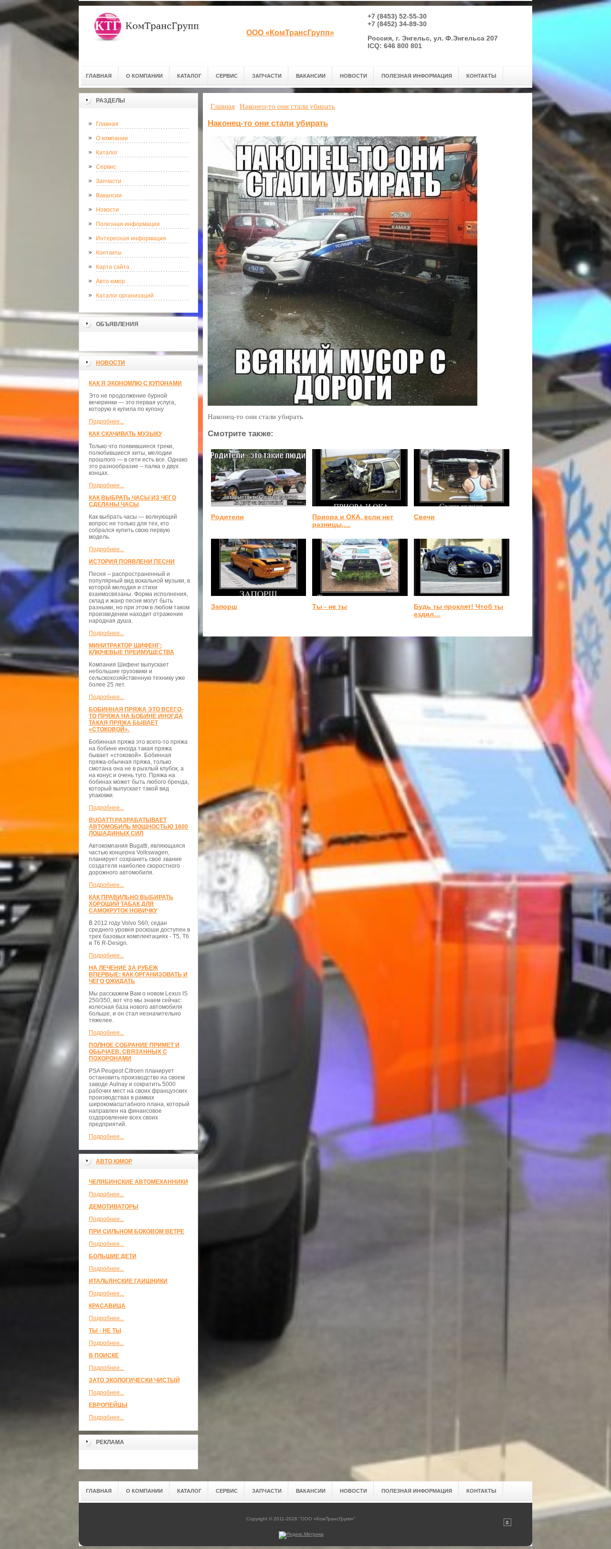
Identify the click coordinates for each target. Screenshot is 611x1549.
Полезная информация (128, 224)
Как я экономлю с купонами (135, 383)
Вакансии (109, 195)
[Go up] (507, 1524)
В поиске (104, 1355)
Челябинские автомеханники (138, 1182)
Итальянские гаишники (128, 1281)
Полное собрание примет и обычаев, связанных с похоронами (134, 1052)
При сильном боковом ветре (136, 1231)
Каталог (106, 152)
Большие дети (113, 1256)
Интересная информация (131, 238)
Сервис (106, 167)
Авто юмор (110, 281)
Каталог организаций (125, 295)
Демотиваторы (113, 1206)
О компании (112, 138)
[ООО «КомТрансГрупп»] (145, 34)
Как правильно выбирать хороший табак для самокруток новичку (131, 904)
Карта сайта (112, 267)
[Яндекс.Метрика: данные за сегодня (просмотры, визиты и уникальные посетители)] (301, 1535)
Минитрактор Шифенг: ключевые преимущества (131, 649)
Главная (107, 124)
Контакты (109, 252)
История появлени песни (132, 561)
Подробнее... (106, 421)
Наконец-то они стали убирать (268, 123)
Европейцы (108, 1405)
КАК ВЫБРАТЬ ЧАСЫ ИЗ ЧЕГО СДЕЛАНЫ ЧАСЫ (132, 501)
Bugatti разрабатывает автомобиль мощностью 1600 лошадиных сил (138, 827)
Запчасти (108, 181)
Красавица (107, 1306)
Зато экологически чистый (134, 1380)
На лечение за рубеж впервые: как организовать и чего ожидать (138, 974)
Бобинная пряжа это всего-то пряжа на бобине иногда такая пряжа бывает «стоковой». (136, 719)
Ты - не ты (105, 1330)
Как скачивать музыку (125, 434)
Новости (107, 209)
